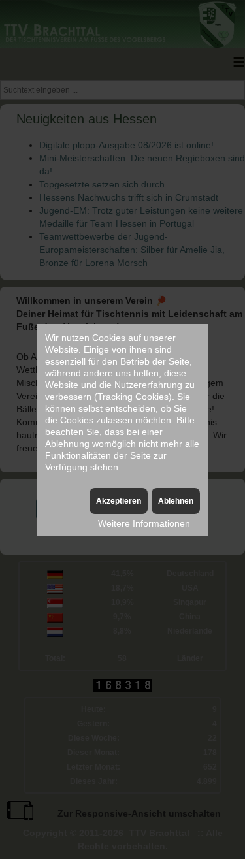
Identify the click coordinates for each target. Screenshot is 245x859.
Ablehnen (175, 501)
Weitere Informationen (144, 523)
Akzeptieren (118, 501)
